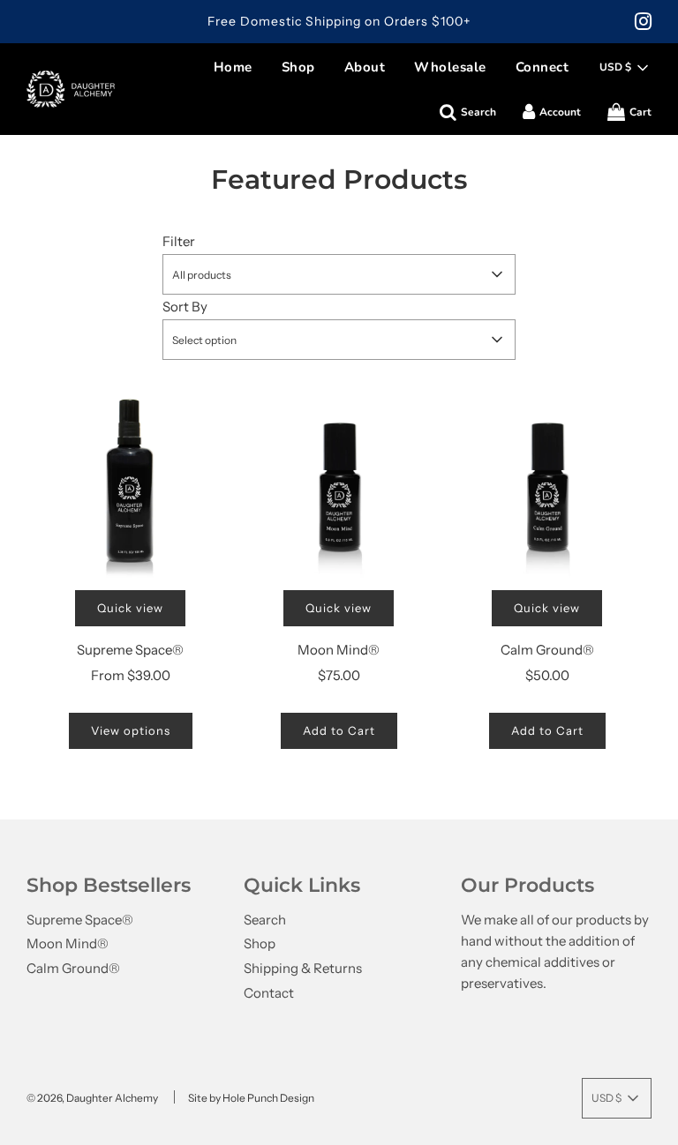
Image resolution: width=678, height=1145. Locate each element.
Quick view (130, 608)
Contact (269, 992)
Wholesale (450, 67)
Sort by (184, 306)
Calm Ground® (547, 649)
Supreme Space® (130, 649)
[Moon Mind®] (339, 481)
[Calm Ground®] (547, 481)
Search (265, 919)
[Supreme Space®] (130, 481)
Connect (542, 67)
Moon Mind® (339, 649)
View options (130, 730)
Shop (298, 67)
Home (233, 67)
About (365, 67)
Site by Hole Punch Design (251, 1097)
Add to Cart (339, 730)
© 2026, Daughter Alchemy (92, 1097)
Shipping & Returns (303, 968)
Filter (178, 241)
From (130, 675)
